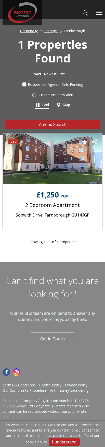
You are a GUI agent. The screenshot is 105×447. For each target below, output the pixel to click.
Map (66, 104)
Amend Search (52, 124)
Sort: (38, 74)
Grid (45, 104)
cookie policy (36, 442)
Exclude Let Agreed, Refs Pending (55, 84)
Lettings (51, 30)
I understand (64, 442)
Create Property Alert (56, 94)
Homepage (29, 30)
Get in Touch (52, 339)
